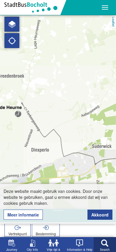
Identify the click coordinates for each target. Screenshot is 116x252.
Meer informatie (23, 215)
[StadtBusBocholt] (33, 7)
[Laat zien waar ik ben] (11, 40)
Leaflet (113, 22)
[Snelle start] (11, 24)
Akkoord (100, 215)
